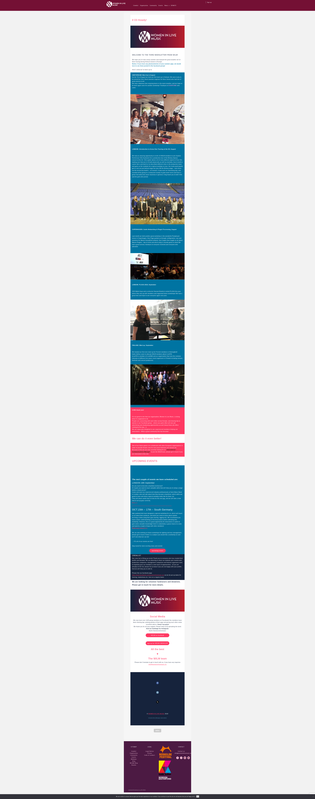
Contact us (181, 751)
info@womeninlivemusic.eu (157, 664)
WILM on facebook (157, 635)
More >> (134, 502)
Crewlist (135, 5)
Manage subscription (161, 718)
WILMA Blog (134, 763)
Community (153, 5)
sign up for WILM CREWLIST (157, 643)
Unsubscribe (151, 718)
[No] (313, 796)
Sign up (209, 2)
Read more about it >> (139, 528)
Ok (197, 796)
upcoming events (157, 550)
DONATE (173, 5)
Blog (133, 761)
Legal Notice (149, 751)
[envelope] (185, 758)
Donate (133, 765)
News (166, 5)
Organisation (144, 5)
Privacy (149, 753)
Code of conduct (149, 755)
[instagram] (181, 758)
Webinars (134, 759)
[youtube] (188, 758)
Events (160, 5)
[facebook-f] (177, 758)
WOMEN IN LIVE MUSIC (156, 713)
